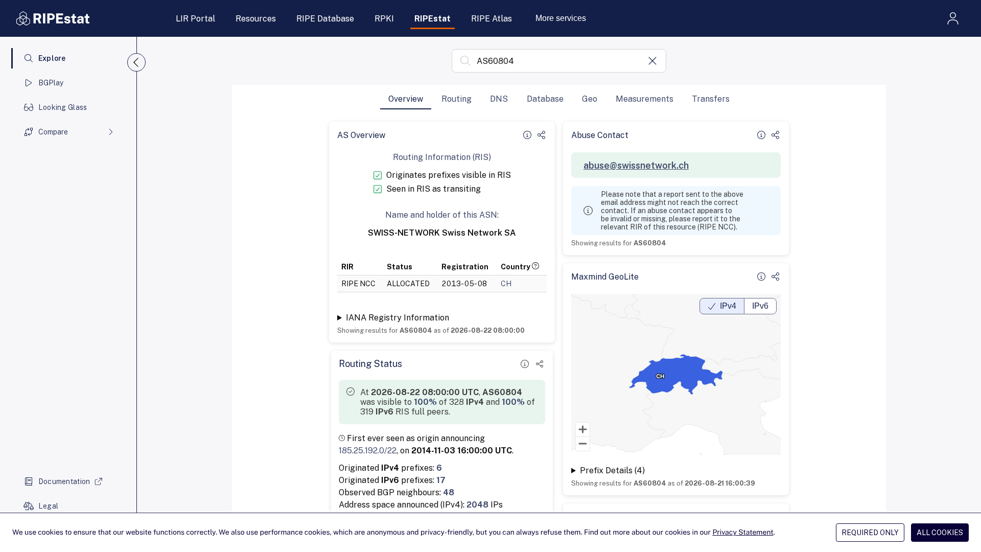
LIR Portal (195, 19)
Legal (48, 506)
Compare (53, 132)
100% (425, 402)
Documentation (64, 481)
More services (560, 18)
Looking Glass (62, 107)
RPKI (384, 19)
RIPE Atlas (491, 19)
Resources (256, 19)
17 (441, 480)
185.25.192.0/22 (367, 450)
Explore (52, 58)
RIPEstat (432, 19)
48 (448, 492)
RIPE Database (325, 19)
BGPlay (51, 83)
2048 (477, 505)
